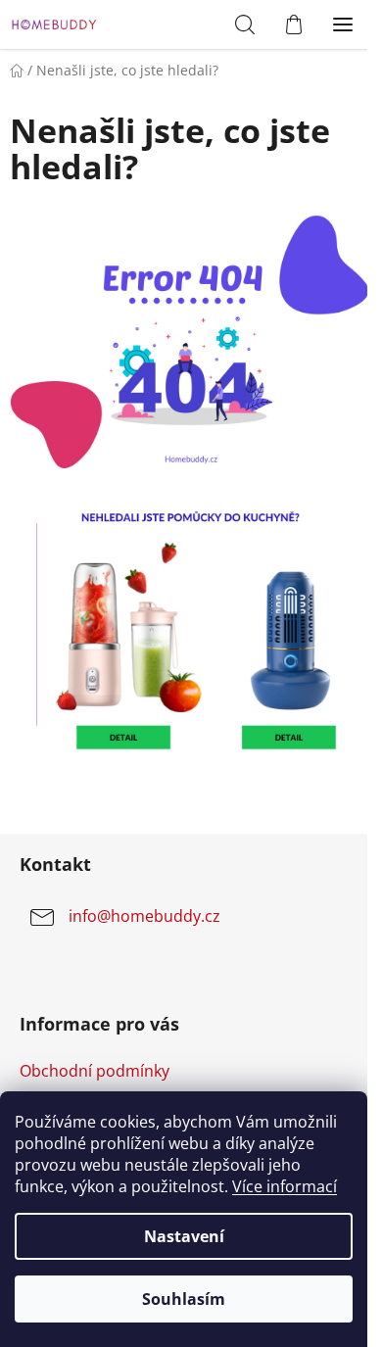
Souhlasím (183, 1299)
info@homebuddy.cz (144, 917)
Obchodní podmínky (94, 1071)
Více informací (284, 1186)
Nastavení (184, 1236)
